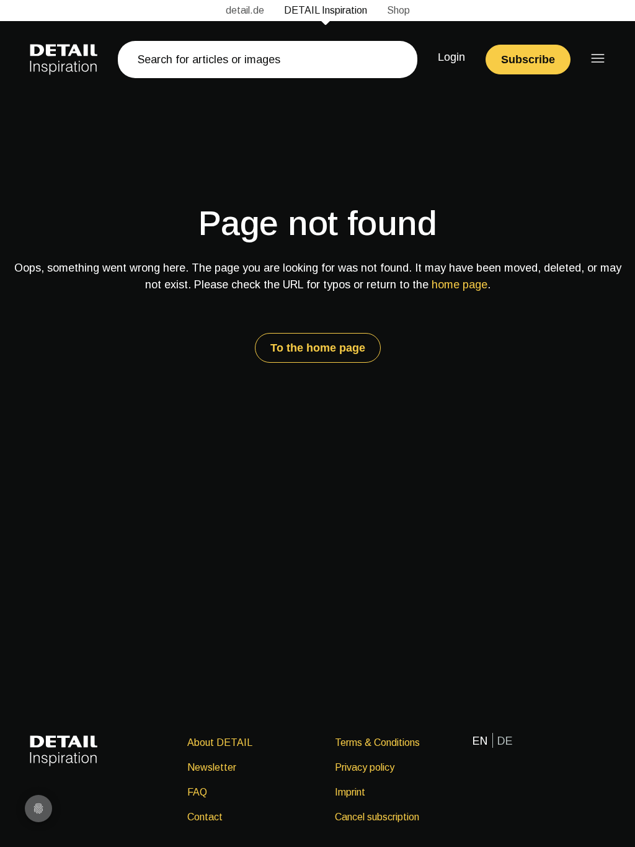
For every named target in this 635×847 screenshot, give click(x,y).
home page (459, 284)
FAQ (197, 792)
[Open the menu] (597, 58)
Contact (205, 817)
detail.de (245, 10)
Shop (398, 10)
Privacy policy (364, 767)
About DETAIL (219, 742)
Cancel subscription (377, 817)
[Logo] (64, 59)
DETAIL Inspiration (325, 10)
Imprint (350, 792)
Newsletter (211, 767)
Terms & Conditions (377, 742)
